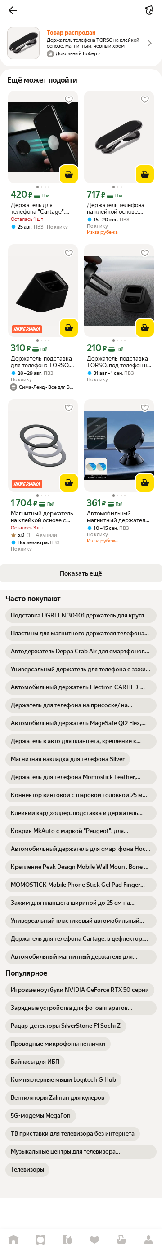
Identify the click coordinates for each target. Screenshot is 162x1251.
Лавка (67, 1240)
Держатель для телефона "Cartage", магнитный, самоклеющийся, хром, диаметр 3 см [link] (43, 208)
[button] (12, 10)
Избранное (94, 1240)
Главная (13, 1240)
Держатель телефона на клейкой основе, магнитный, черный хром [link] (115, 208)
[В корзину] (69, 174)
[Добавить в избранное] (68, 99)
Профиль (148, 1240)
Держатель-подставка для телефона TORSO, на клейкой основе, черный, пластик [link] (41, 362)
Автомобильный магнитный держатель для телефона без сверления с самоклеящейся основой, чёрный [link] (117, 517)
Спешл (40, 1240)
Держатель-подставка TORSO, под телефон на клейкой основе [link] (118, 362)
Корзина (121, 1240)
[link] (81, 615)
